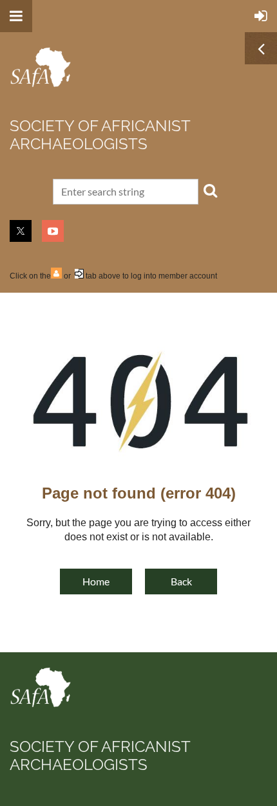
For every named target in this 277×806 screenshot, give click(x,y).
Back (181, 581)
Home (96, 581)
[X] (21, 231)
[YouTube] (53, 231)
